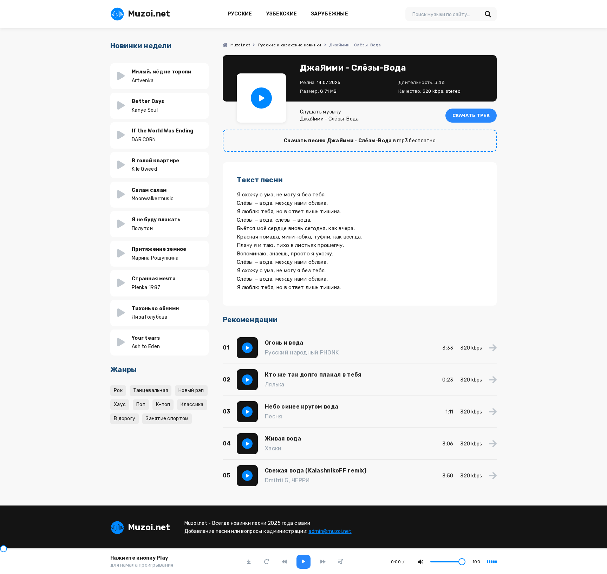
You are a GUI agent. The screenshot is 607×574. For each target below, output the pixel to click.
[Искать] (488, 14)
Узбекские (281, 14)
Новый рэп (191, 390)
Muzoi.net (149, 14)
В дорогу (124, 419)
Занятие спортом (167, 419)
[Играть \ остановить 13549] (261, 98)
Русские (240, 14)
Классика (192, 404)
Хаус (120, 404)
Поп (140, 404)
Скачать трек (471, 115)
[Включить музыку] (303, 562)
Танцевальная (150, 390)
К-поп (163, 404)
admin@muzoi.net (329, 531)
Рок (118, 390)
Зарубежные (329, 14)
